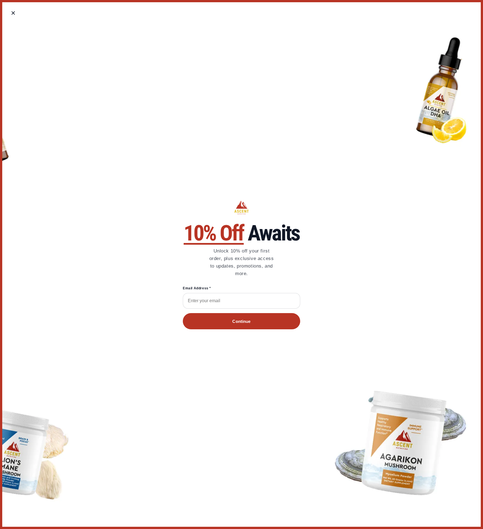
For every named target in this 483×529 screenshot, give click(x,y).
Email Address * (197, 288)
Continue (241, 321)
